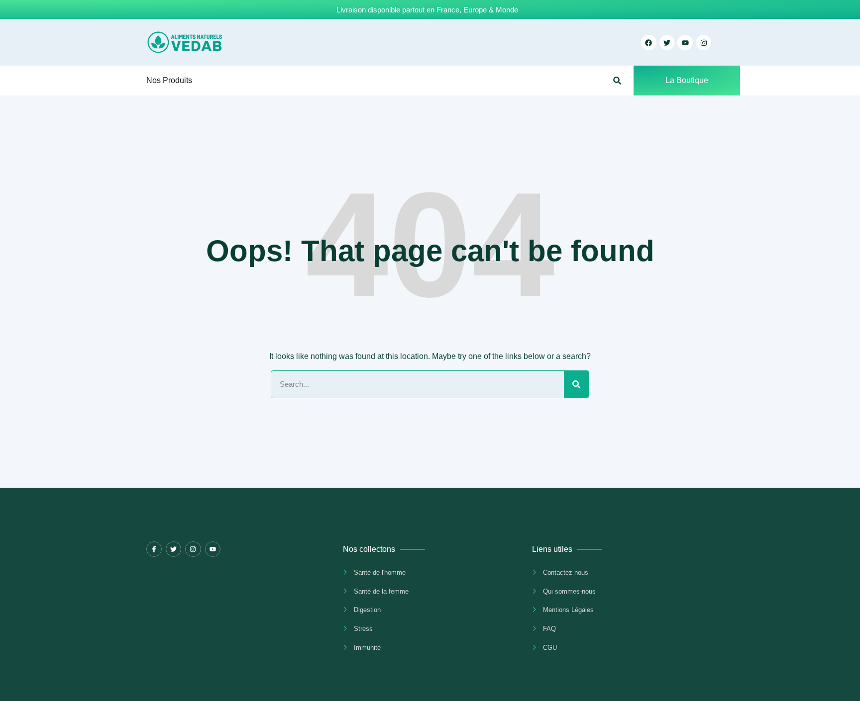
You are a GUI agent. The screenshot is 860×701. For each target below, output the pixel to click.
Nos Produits (169, 80)
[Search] (576, 384)
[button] (617, 80)
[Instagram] (703, 42)
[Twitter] (173, 549)
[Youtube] (212, 549)
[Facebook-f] (154, 549)
